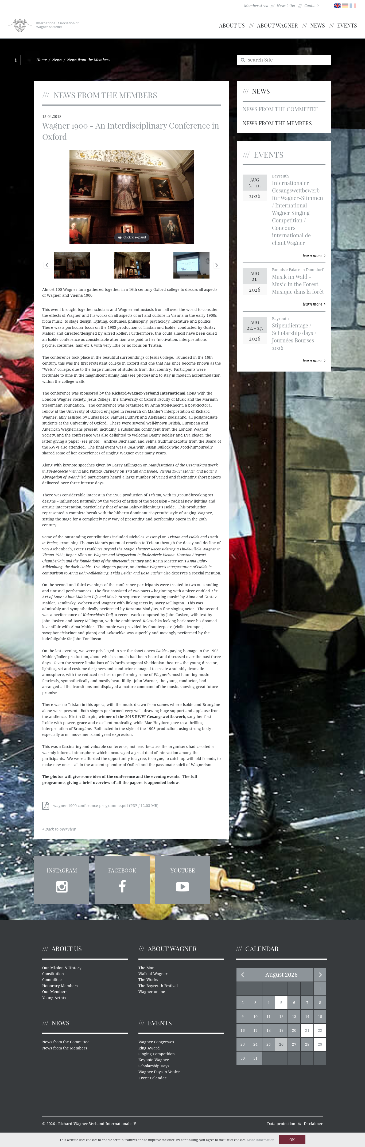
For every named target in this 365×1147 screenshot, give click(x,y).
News (317, 25)
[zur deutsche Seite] (345, 5)
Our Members (54, 992)
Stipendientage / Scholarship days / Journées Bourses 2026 (294, 336)
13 (294, 1016)
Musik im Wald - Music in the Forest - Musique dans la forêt (298, 284)
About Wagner (277, 25)
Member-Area (256, 6)
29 (320, 1044)
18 (268, 1030)
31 (255, 1058)
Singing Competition (156, 1054)
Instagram (62, 870)
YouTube (182, 870)
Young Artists (54, 998)
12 (281, 1016)
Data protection (281, 1124)
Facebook (122, 870)
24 (255, 1044)
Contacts (312, 5)
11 (268, 1016)
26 (281, 1044)
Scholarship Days (153, 1066)
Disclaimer (313, 1124)
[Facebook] (122, 885)
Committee (52, 980)
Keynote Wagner (153, 1060)
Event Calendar (152, 1078)
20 (294, 1030)
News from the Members (277, 123)
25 (268, 1044)
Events (347, 25)
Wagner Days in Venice (159, 1072)
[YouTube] (182, 885)
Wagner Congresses (156, 1042)
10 (255, 1016)
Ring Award (149, 1048)
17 (255, 1030)
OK (292, 1140)
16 (242, 1030)
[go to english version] (337, 5)
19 (281, 1030)
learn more (312, 255)
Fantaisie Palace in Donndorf (297, 270)
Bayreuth (280, 176)
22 (320, 1030)
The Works (148, 980)
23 (242, 1044)
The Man (146, 968)
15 (320, 1016)
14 (307, 1016)
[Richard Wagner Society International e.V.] (20, 24)
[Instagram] (61, 885)
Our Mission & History (61, 968)
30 (242, 1058)
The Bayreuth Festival (158, 986)
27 (294, 1044)
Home (41, 60)
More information (260, 1140)
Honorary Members (60, 986)
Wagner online (151, 992)
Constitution (53, 974)
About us (232, 25)
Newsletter (286, 5)
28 (307, 1044)
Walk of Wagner (153, 974)
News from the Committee (280, 109)
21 (307, 1030)
